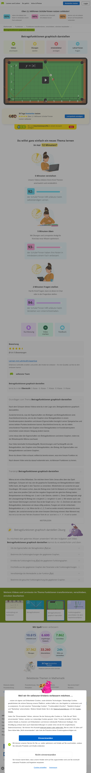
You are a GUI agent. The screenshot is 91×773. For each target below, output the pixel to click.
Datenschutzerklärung (61, 709)
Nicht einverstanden (45, 754)
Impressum (53, 767)
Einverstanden (45, 738)
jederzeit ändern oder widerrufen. (52, 727)
